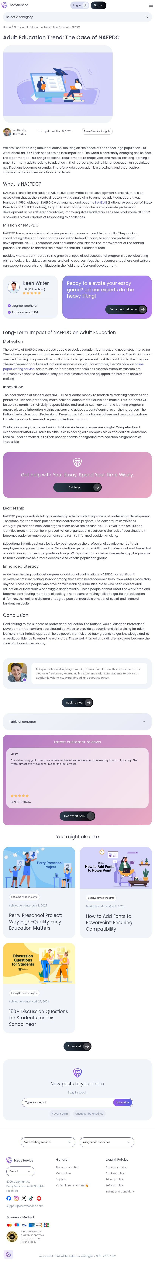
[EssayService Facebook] (8, 1198)
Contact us (63, 1173)
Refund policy (115, 1185)
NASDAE (101, 202)
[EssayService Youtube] (39, 1198)
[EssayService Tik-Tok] (31, 1198)
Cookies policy (115, 1173)
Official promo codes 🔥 (72, 1185)
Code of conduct (117, 1167)
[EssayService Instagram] (16, 1198)
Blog (16, 27)
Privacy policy (115, 1179)
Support (61, 1179)
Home (7, 27)
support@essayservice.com (24, 1206)
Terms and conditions (120, 1191)
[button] (151, 5)
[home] (15, 5)
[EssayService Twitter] (24, 1198)
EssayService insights (97, 131)
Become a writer (67, 1167)
